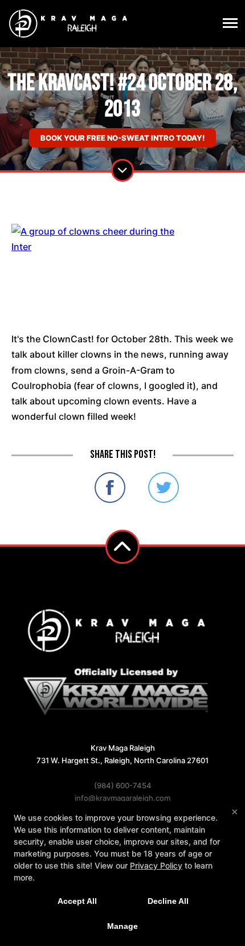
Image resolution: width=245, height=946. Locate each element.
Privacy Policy (156, 865)
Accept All (77, 901)
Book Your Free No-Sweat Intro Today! (122, 137)
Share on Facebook (110, 487)
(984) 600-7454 (123, 785)
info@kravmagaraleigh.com (122, 797)
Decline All (168, 901)
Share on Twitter (163, 487)
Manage (122, 926)
